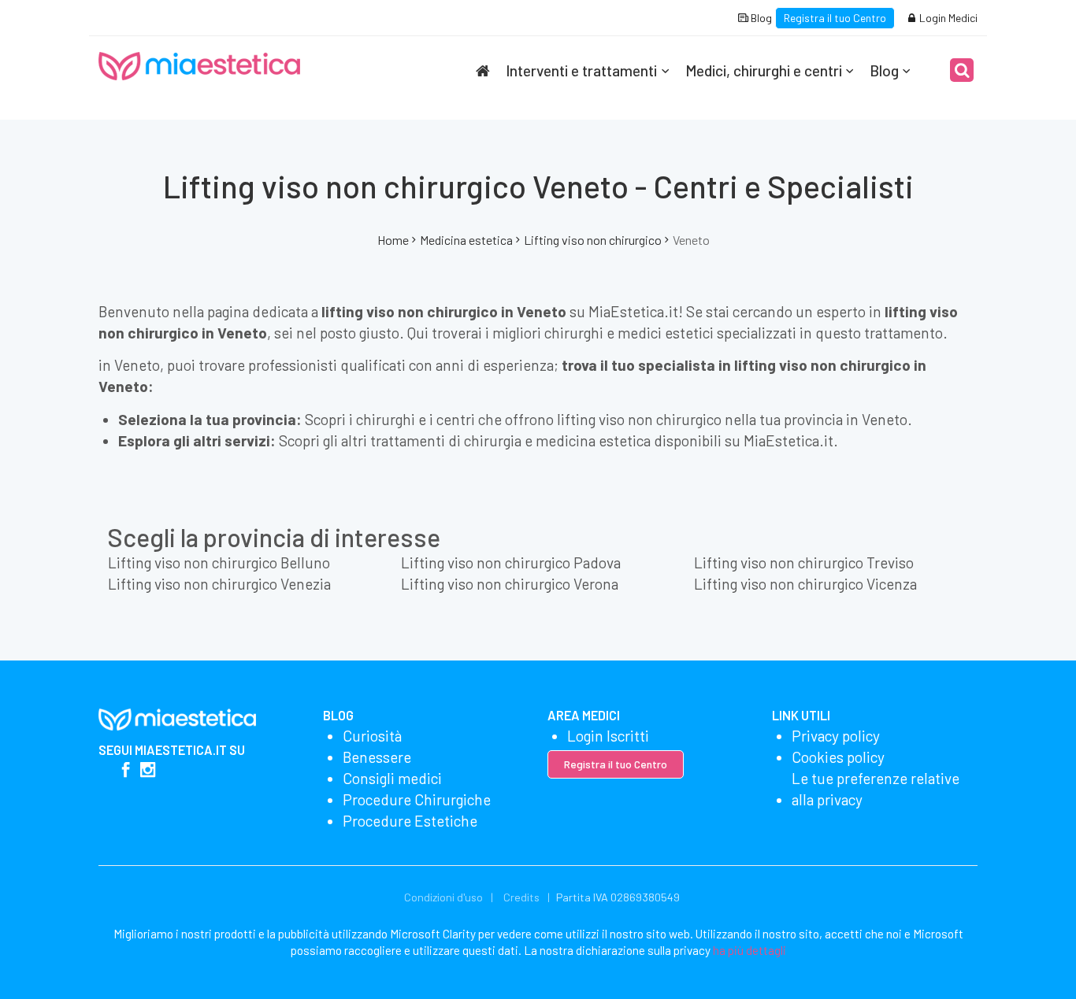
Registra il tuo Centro (835, 17)
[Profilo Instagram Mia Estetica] (147, 771)
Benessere (377, 757)
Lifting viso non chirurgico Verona (509, 584)
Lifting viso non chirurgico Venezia (219, 584)
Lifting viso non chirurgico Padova (511, 562)
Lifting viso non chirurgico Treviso (804, 562)
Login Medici (947, 17)
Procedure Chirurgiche (417, 799)
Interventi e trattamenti (581, 70)
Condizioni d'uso (443, 897)
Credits (521, 897)
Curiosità (372, 736)
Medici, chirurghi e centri (763, 70)
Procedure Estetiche (410, 821)
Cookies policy (838, 757)
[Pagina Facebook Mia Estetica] (125, 771)
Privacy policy (836, 736)
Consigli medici (392, 778)
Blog (760, 17)
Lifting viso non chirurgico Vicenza (805, 584)
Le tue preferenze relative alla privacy (875, 788)
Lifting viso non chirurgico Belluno (219, 562)
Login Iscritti (608, 736)
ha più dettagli (749, 950)
